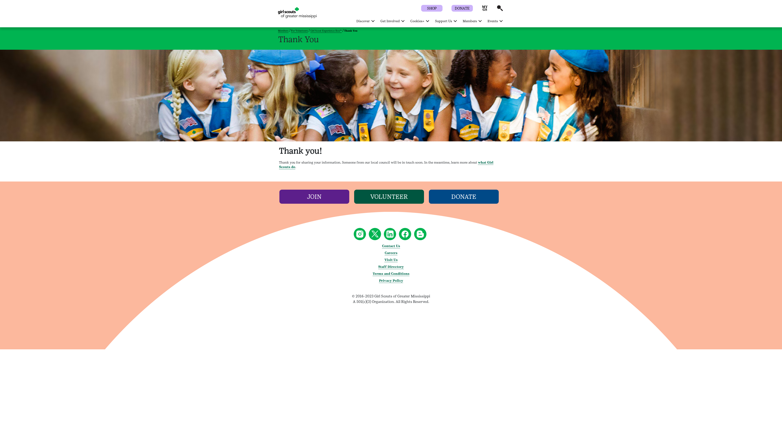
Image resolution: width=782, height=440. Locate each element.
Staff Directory (391, 267)
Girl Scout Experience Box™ (326, 30)
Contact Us (391, 246)
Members (283, 30)
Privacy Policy (391, 281)
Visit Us (391, 260)
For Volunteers (299, 30)
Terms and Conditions (391, 274)
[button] (485, 10)
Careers (391, 253)
